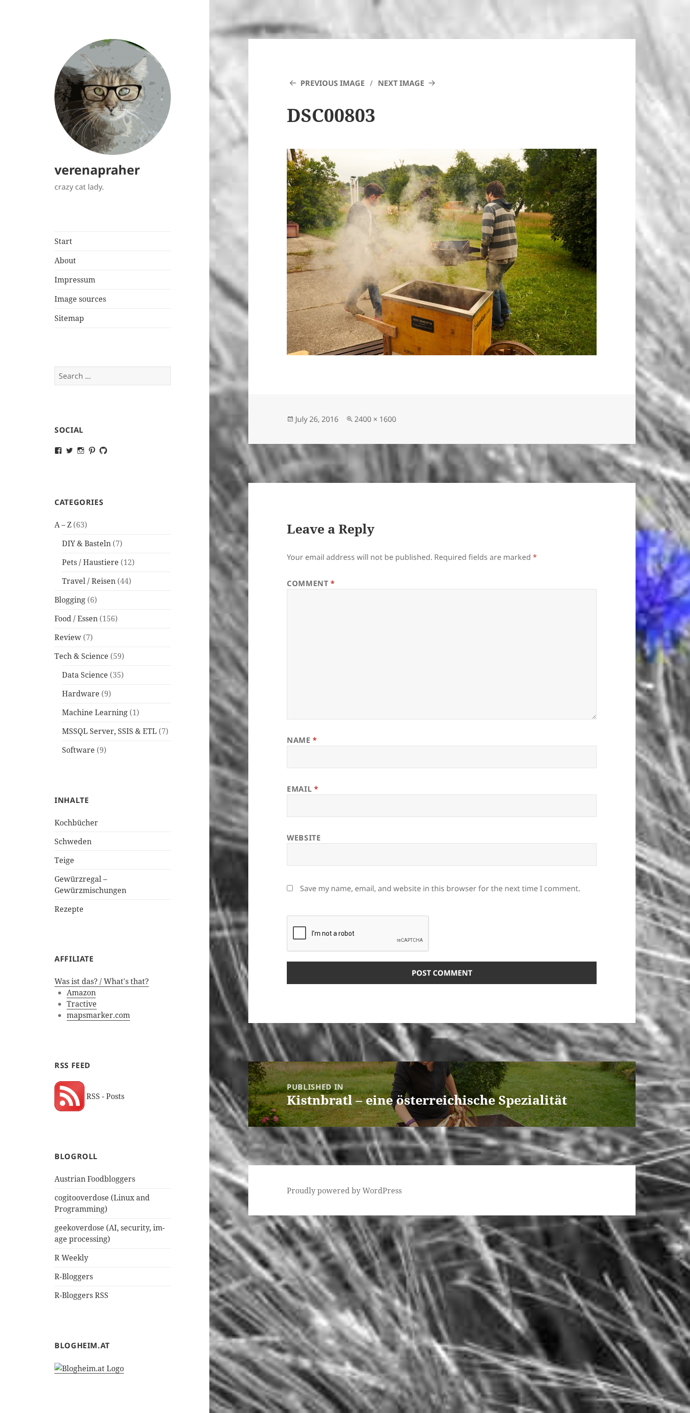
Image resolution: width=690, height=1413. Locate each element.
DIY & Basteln (86, 543)
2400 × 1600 (375, 419)
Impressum (74, 280)
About (65, 260)
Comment (311, 583)
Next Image (401, 83)
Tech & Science (81, 656)
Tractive (82, 1004)
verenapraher (97, 169)
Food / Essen (76, 618)
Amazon (81, 992)
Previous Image (332, 83)
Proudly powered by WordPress (344, 1190)
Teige (64, 860)
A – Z (62, 524)
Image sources (80, 299)
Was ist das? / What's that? (101, 981)
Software (78, 750)
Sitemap (69, 318)
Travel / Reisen (88, 581)
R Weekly (71, 1258)
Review (67, 637)
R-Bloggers (73, 1276)
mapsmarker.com (98, 1015)
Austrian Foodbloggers (94, 1179)
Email (302, 789)
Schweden (73, 841)
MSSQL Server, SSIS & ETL (109, 731)
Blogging (69, 600)
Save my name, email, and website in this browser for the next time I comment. (440, 888)
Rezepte (69, 909)
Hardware (81, 693)
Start (63, 241)
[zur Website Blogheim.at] (89, 1368)
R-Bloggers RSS (81, 1295)
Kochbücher (76, 822)
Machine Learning (95, 712)
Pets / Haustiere (90, 562)
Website (304, 838)
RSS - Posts (104, 1096)
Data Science (85, 675)
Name (302, 740)
